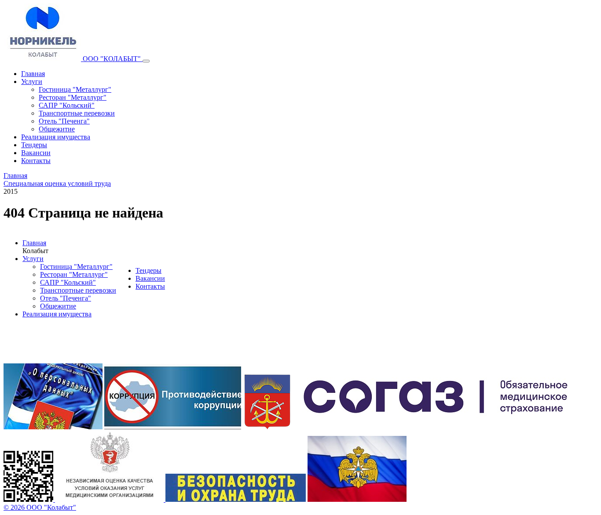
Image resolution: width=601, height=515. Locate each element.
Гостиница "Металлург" (75, 89)
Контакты (36, 160)
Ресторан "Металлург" (72, 97)
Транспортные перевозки (77, 113)
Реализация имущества (55, 137)
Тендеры (34, 145)
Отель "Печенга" (64, 121)
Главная (33, 73)
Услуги (31, 81)
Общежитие (57, 129)
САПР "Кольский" (67, 105)
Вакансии (36, 152)
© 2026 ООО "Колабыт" (40, 507)
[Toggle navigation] (146, 61)
